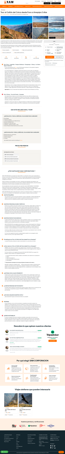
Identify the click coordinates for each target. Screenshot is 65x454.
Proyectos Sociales (7, 440)
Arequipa (17, 441)
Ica (16, 440)
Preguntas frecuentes (31, 438)
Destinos (4, 6)
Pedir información (58, 57)
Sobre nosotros (6, 436)
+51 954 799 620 (54, 438)
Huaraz (17, 444)
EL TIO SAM (46, 452)
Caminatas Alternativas (36, 6)
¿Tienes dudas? (47, 3)
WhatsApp (55, 63)
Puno (16, 67)
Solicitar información (55, 3)
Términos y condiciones (31, 443)
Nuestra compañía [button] (58, 6)
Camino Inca (27, 6)
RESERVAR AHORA (50, 57)
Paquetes (10, 6)
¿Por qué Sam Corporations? (9, 438)
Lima (17, 438)
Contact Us (5, 451)
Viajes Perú (29, 436)
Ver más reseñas (52, 340)
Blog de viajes (6, 441)
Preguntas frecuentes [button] (48, 6)
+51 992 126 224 (48, 63)
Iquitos (17, 447)
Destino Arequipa (6, 14)
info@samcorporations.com (50, 64)
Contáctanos (30, 441)
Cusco (21, 140)
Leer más (11, 342)
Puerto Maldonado (19, 446)
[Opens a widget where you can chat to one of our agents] (61, 452)
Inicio (1, 14)
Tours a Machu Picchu (18, 6)
